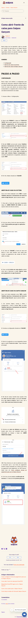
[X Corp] (4, 549)
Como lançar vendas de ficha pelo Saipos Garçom (13, 591)
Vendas (7, 7)
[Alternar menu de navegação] (24, 2)
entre (7, 603)
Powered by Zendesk (22, 616)
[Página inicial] (7, 2)
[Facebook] (2, 549)
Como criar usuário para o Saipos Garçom (11, 588)
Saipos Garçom (14, 7)
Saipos (3, 7)
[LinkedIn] (6, 549)
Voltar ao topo (5, 569)
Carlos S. (7, 36)
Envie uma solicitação (19, 564)
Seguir (4, 40)
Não (18, 557)
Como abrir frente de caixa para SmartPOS (12, 581)
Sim (10, 557)
